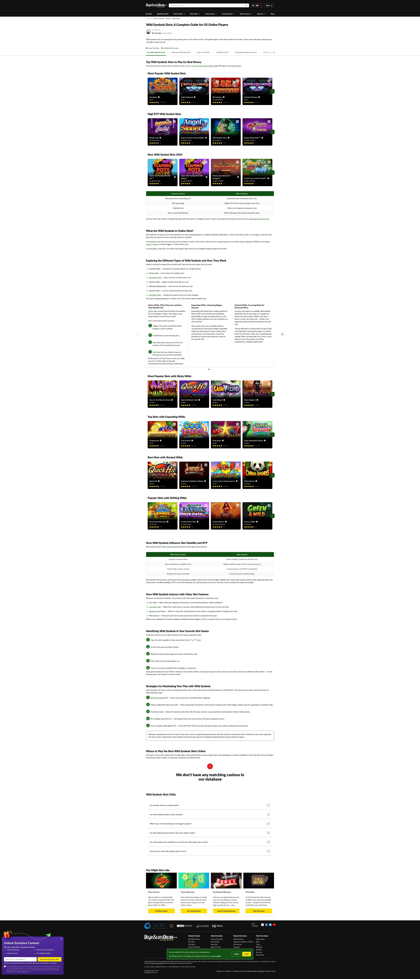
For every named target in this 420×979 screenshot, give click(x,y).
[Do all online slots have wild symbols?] (268, 805)
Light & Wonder (155, 181)
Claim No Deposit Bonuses (226, 911)
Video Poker (260, 955)
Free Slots (161, 18)
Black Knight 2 (250, 400)
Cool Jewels (185, 440)
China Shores (249, 481)
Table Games (260, 939)
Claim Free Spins (258, 911)
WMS (152, 402)
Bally (184, 402)
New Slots (214, 944)
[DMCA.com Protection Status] (184, 926)
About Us (220, 971)
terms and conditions (158, 963)
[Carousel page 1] (208, 369)
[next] (282, 334)
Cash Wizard (217, 400)
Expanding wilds (155, 277)
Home (155, 18)
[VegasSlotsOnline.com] (156, 5)
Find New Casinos (161, 911)
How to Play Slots (217, 939)
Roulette (259, 949)
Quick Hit (153, 481)
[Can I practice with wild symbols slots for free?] (268, 851)
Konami (248, 484)
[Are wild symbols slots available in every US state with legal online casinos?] (268, 842)
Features (168, 18)
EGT (152, 443)
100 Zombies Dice (220, 137)
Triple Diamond (187, 97)
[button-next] (269, 52)
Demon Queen (218, 521)
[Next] (272, 91)
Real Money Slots (194, 939)
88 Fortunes (217, 97)
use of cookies (216, 956)
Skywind (248, 524)
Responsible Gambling (255, 971)
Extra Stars (217, 440)
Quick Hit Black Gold (189, 400)
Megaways (153, 611)
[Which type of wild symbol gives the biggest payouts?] (268, 823)
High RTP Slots (216, 947)
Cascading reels (155, 607)
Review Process (240, 971)
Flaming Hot (154, 440)
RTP (178, 546)
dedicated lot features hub (259, 219)
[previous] (138, 334)
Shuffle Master (218, 100)
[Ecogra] (202, 926)
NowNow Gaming (219, 524)
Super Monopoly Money (253, 440)
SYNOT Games (250, 140)
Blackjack (259, 947)
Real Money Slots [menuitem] (162, 14)
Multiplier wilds (155, 295)
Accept (246, 954)
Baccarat (259, 952)
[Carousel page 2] (211, 369)
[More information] (147, 48)
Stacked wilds (240, 311)
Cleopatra (153, 97)
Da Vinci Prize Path (188, 521)
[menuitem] (179, 14)
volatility (169, 546)
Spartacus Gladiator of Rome (192, 481)
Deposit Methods (194, 947)
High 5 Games (187, 524)
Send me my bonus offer (49, 959)
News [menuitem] (273, 14)
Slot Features (215, 942)
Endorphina (217, 140)
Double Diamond (250, 97)
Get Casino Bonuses (194, 911)
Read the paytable (157, 697)
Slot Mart (154, 524)
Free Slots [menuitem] (148, 14)
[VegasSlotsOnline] (160, 938)
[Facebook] (266, 924)
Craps (258, 944)
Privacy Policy (270, 971)
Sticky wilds (152, 311)
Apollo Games (155, 140)
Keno (257, 942)
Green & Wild (249, 521)
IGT (152, 100)
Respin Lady (154, 137)
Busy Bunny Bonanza (157, 521)
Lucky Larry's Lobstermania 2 (224, 481)
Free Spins (191, 944)
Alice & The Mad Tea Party (159, 400)
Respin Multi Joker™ (252, 137)
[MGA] (217, 925)
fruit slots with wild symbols (202, 66)
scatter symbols (152, 244)
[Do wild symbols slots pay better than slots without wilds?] (268, 833)
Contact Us (229, 971)
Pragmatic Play (187, 140)
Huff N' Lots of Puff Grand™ (255, 178)
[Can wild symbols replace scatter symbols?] (268, 814)
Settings (236, 954)
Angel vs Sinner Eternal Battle (192, 137)
